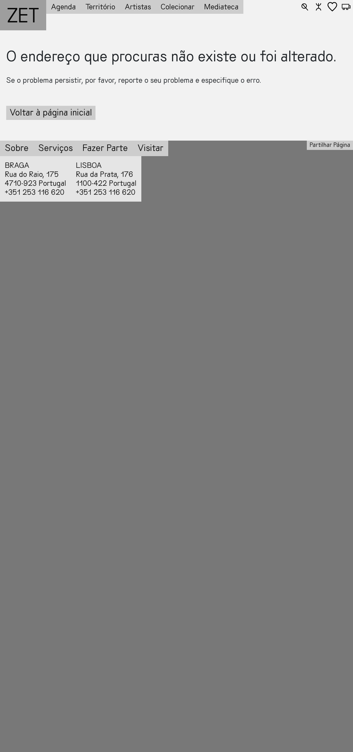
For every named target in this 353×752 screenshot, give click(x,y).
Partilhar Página (330, 145)
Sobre (17, 148)
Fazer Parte (105, 148)
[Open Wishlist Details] (332, 7)
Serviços (55, 148)
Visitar (150, 148)
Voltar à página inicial (51, 113)
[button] (305, 7)
